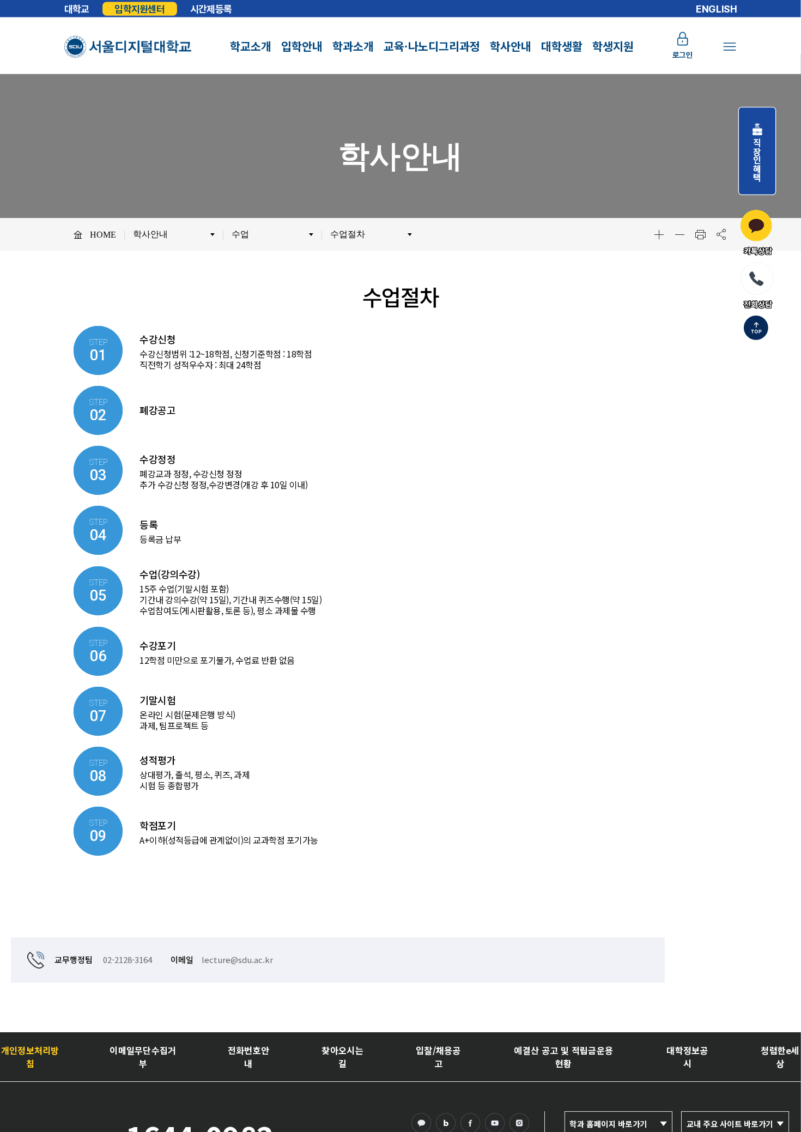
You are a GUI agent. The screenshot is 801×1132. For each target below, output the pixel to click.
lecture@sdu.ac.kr (237, 959)
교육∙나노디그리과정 (432, 46)
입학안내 (302, 46)
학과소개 (353, 46)
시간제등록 (211, 8)
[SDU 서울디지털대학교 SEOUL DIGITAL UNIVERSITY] (128, 46)
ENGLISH (716, 8)
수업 (240, 234)
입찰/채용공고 (438, 1056)
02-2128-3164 (127, 959)
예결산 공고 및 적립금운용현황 (563, 1056)
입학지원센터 (139, 9)
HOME (103, 234)
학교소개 (250, 46)
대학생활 (561, 46)
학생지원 (613, 46)
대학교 (76, 8)
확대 (658, 234)
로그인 (682, 55)
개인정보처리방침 (30, 1056)
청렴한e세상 (780, 1056)
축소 (679, 234)
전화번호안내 (249, 1056)
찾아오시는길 (342, 1056)
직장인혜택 (757, 155)
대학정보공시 (687, 1056)
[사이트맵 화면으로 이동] (729, 46)
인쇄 (700, 234)
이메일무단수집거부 (143, 1056)
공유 (720, 234)
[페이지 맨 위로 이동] (756, 329)
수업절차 (347, 234)
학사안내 (510, 46)
